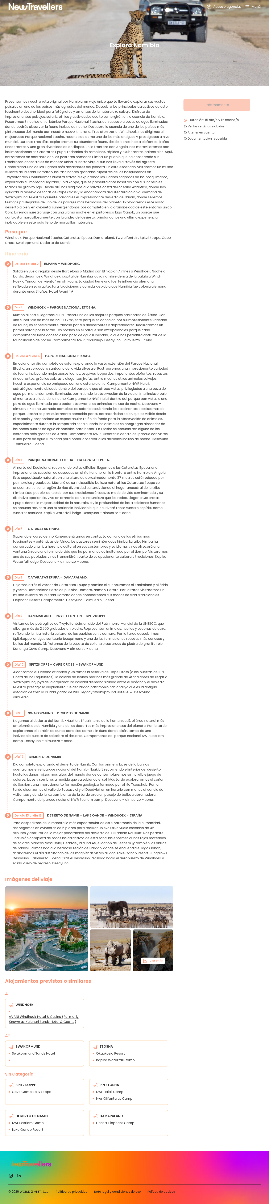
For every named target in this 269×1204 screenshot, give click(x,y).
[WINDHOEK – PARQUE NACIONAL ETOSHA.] (131, 907)
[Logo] (35, 6)
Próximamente (216, 104)
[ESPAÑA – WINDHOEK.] (46, 928)
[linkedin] (19, 1175)
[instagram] (10, 1175)
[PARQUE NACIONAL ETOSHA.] (110, 950)
